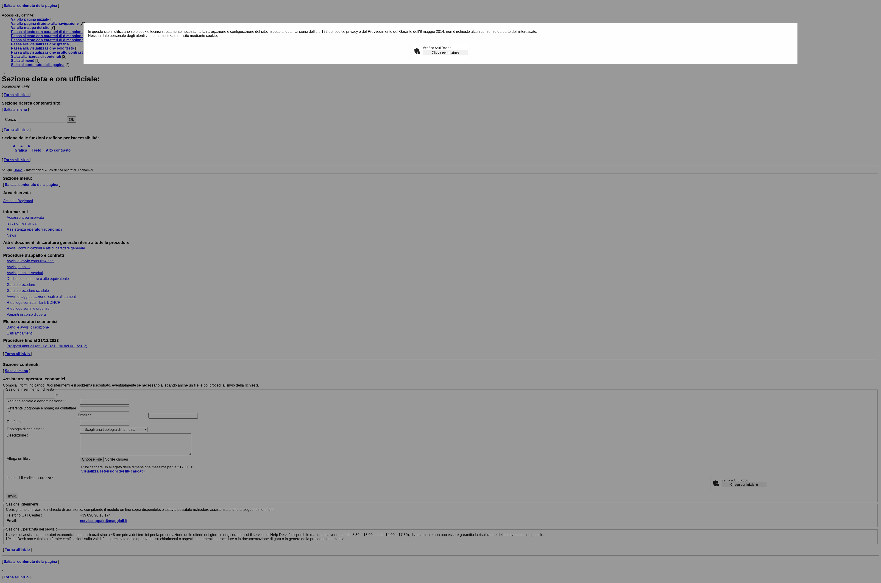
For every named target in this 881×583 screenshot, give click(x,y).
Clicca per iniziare (445, 52)
